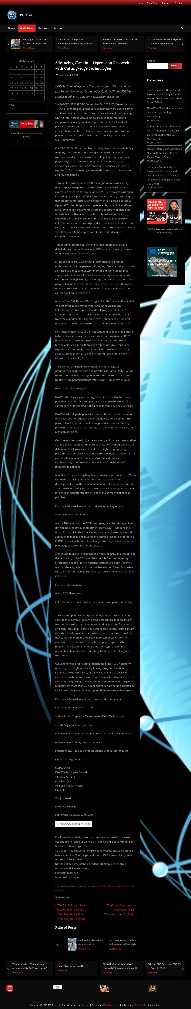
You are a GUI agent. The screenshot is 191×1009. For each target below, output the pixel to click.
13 (26, 82)
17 (11, 87)
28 (31, 93)
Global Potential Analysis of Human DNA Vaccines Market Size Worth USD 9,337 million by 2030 (75, 966)
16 (41, 82)
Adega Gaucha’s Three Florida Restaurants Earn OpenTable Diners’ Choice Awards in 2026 (164, 94)
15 (36, 82)
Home (140, 3)
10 (11, 82)
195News (26, 15)
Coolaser (85, 1005)
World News (152, 3)
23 (41, 87)
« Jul (11, 104)
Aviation (179, 3)
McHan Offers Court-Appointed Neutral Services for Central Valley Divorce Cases (164, 153)
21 (31, 87)
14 (31, 82)
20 (26, 87)
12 (21, 82)
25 (16, 93)
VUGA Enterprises (156, 229)
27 (26, 93)
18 (16, 87)
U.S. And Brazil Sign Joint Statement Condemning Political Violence (29, 42)
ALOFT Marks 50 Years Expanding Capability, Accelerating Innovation (121, 42)
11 (16, 82)
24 (11, 93)
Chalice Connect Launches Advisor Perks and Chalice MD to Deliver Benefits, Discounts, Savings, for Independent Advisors (165, 966)
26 (21, 93)
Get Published (141, 1005)
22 (36, 87)
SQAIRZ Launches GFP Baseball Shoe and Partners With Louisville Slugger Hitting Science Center (74, 42)
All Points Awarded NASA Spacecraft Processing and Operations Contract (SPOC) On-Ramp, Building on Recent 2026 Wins (164, 175)
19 (21, 87)
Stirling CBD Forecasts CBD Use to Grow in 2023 (120, 966)
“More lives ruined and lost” (27, 966)
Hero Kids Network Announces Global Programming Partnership (164, 112)
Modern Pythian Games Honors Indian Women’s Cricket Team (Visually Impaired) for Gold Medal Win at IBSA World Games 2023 (83, 942)
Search (151, 60)
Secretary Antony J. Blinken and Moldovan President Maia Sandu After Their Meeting (119, 942)
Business (166, 3)
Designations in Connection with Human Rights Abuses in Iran (166, 41)
